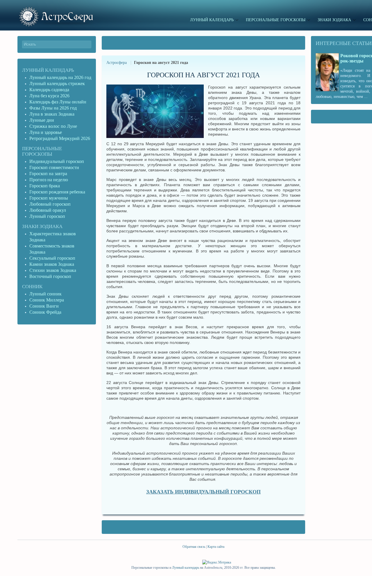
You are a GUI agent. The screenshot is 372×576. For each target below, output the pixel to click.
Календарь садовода (49, 89)
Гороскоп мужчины (48, 197)
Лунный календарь (48, 70)
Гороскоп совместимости (54, 167)
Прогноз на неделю (48, 179)
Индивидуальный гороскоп (56, 161)
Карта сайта (216, 547)
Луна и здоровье (45, 132)
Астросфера (116, 62)
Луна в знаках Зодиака (51, 114)
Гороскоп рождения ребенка (57, 191)
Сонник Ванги (44, 306)
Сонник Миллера (46, 299)
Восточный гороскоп (50, 276)
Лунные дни (41, 120)
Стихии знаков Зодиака (52, 270)
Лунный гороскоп (47, 216)
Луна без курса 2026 (49, 95)
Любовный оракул (47, 210)
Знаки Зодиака (42, 226)
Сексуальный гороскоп (52, 258)
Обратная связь (194, 547)
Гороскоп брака (44, 185)
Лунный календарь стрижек (57, 83)
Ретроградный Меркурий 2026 (60, 138)
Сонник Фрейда (45, 312)
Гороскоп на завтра (48, 173)
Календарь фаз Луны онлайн (57, 101)
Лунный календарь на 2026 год (60, 77)
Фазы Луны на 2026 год (53, 107)
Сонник (32, 286)
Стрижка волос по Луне (53, 126)
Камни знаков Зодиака (51, 264)
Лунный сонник (45, 293)
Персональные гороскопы (42, 151)
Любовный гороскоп (50, 204)
